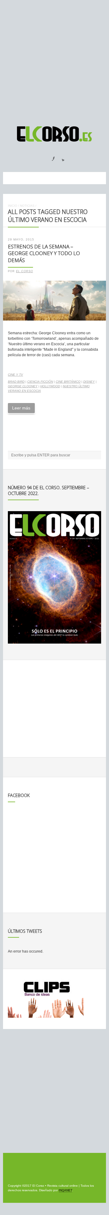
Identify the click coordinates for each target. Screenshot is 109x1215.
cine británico (68, 381)
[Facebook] (49, 157)
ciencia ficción (40, 381)
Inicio (12, 205)
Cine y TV (15, 374)
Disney (89, 381)
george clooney (23, 386)
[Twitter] (61, 157)
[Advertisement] (54, 60)
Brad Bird (16, 381)
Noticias (27, 205)
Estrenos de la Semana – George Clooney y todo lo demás (44, 253)
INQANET (65, 1190)
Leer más (21, 408)
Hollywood (50, 386)
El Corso (24, 271)
